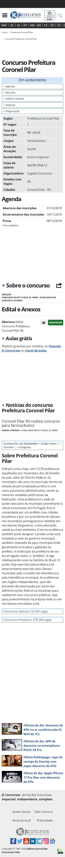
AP (25, 25)
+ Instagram (23, 447)
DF (52, 25)
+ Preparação (11, 111)
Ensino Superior (38, 157)
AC (12, 25)
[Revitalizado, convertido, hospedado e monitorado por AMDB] (60, 851)
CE (45, 25)
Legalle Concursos (39, 173)
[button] (43, 322)
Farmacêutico (36, 141)
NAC (4, 25)
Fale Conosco (43, 812)
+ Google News (47, 443)
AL (18, 25)
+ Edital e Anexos (13, 98)
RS (29, 182)
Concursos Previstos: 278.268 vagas (27, 620)
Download (55, 322)
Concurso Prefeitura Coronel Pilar (21, 38)
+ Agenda (9, 86)
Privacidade (45, 820)
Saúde (31, 149)
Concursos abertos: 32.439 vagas (25, 611)
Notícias (9, 105)
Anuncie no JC (21, 820)
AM (32, 25)
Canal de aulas (35, 351)
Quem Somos (21, 812)
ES (58, 25)
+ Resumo (9, 92)
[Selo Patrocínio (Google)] (49, 15)
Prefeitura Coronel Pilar (43, 118)
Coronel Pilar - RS (39, 190)
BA (39, 25)
